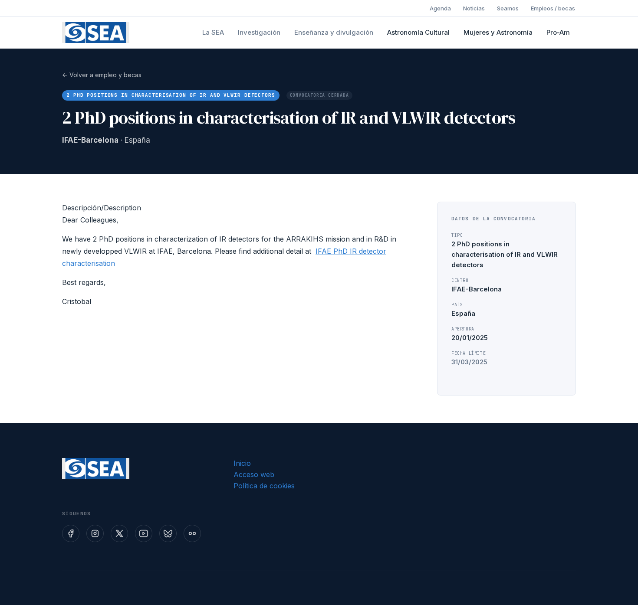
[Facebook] (70, 533)
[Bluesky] (168, 533)
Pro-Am (558, 32)
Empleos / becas (553, 8)
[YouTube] (143, 533)
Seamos (508, 8)
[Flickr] (192, 533)
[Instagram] (95, 533)
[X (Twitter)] (119, 533)
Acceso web (253, 474)
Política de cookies (264, 485)
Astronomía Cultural (418, 32)
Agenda (440, 8)
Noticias (474, 8)
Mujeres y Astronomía (498, 32)
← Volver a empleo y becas (101, 74)
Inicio (242, 463)
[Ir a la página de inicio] (95, 32)
